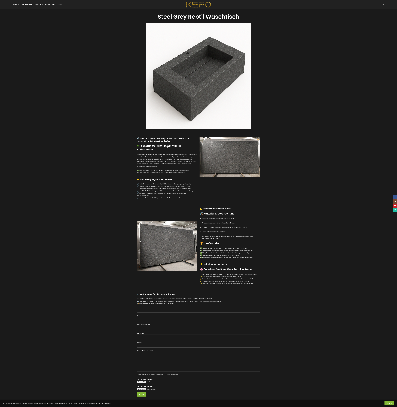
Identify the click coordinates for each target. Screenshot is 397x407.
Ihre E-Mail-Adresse (143, 324)
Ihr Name (140, 316)
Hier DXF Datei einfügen (144, 386)
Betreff (139, 342)
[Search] (384, 5)
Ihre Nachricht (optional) (145, 351)
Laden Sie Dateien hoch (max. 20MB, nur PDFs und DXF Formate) (157, 375)
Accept (389, 403)
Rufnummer (140, 333)
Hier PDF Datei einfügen (144, 379)
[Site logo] (198, 4)
